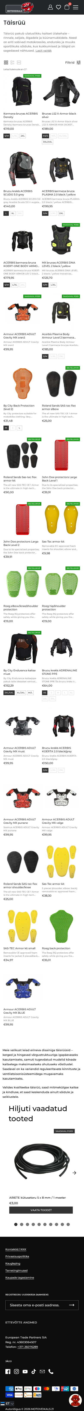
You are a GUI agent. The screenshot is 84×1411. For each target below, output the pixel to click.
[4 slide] (33, 1224)
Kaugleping (12, 1263)
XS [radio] (44, 692)
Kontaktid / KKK (15, 1249)
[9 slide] (62, 1224)
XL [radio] (12, 213)
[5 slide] (39, 1224)
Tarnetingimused (16, 1270)
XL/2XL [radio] (21, 692)
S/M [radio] (7, 135)
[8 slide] (56, 1224)
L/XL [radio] (14, 284)
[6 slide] (45, 1224)
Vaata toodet (41, 1210)
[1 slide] (15, 1224)
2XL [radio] (23, 135)
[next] (74, 1172)
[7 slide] (50, 1224)
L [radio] (6, 213)
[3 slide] (27, 1224)
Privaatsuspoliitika (17, 1256)
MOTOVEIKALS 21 (42, 1409)
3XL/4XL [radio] (47, 141)
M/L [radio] (30, 692)
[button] (6, 62)
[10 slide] (68, 1224)
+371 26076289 (27, 1346)
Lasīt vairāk (44, 50)
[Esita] (71, 1305)
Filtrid (70, 62)
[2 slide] (21, 1224)
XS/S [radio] (45, 135)
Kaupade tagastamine (19, 1277)
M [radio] (6, 427)
